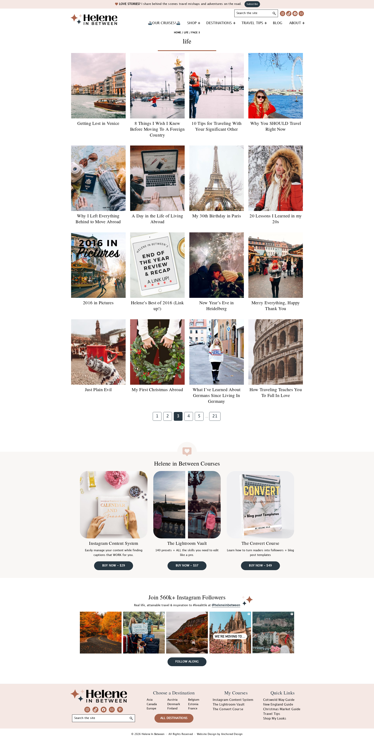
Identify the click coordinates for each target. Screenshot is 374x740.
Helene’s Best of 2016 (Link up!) (157, 305)
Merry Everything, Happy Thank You (275, 305)
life (186, 33)
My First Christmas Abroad (157, 389)
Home (177, 33)
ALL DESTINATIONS (173, 718)
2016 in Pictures (98, 302)
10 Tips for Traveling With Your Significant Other (216, 126)
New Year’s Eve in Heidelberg (216, 305)
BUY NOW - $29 (113, 565)
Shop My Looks (274, 718)
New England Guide (278, 704)
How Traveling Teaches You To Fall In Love (276, 392)
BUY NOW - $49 (260, 565)
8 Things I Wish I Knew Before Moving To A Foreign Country (157, 129)
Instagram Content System (113, 543)
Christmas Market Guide (281, 709)
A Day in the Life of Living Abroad (157, 218)
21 (216, 416)
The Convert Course (260, 543)
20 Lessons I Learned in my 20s (276, 218)
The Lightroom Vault (187, 543)
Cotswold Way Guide (279, 700)
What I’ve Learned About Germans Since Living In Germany (217, 395)
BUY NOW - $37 (187, 565)
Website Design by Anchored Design (220, 734)
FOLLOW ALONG (187, 661)
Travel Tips (271, 714)
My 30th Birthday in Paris (216, 216)
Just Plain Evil (98, 389)
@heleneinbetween (226, 605)
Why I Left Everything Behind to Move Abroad (98, 218)
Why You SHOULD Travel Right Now (275, 126)
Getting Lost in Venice (98, 123)
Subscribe (252, 4)
